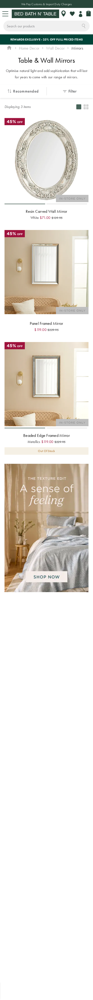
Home (9, 48)
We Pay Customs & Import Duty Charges (46, 4)
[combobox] (46, 26)
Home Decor (29, 48)
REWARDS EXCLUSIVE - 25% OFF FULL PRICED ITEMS (46, 39)
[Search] (83, 25)
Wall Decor (55, 48)
